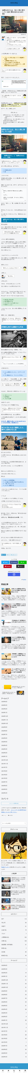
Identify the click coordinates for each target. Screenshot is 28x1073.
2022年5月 (4, 742)
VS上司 (14, 922)
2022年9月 (4, 727)
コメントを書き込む (14, 803)
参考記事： (13, 421)
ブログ (14, 933)
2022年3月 (4, 749)
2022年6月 (4, 738)
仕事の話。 (14, 941)
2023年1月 (4, 712)
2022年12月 (4, 716)
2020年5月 (4, 789)
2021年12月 (4, 760)
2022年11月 (4, 720)
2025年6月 (4, 701)
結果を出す (14, 554)
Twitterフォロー (5, 867)
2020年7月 (4, 782)
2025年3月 (4, 705)
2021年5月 (4, 774)
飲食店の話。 (14, 955)
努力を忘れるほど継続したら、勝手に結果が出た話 (13, 122)
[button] (25, 823)
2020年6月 (4, 785)
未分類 (4, 554)
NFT (14, 919)
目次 (12, 112)
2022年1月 (4, 756)
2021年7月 (4, 767)
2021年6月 (4, 771)
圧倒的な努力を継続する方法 (10, 120)
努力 (9, 554)
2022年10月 (4, 723)
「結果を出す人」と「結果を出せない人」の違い (14, 117)
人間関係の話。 (14, 937)
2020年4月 (4, 793)
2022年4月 (4, 745)
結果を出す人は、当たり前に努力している (14, 119)
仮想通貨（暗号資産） (14, 944)
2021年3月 (4, 778)
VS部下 (14, 926)
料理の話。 (14, 948)
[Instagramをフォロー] (14, 574)
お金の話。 (14, 930)
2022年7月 (4, 734)
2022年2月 (4, 753)
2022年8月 (4, 731)
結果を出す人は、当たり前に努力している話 (13, 115)
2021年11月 (4, 763)
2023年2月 (4, 709)
